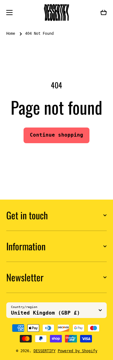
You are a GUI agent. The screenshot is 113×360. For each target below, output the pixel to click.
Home (10, 33)
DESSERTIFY (45, 351)
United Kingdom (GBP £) (45, 313)
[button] (103, 12)
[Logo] (56, 12)
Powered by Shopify (77, 351)
